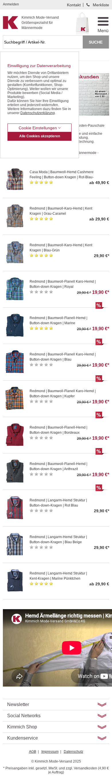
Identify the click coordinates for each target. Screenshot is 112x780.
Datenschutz (73, 752)
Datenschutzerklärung (37, 113)
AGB (32, 752)
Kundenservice (22, 738)
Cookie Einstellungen (38, 128)
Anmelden (11, 4)
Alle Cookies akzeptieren (39, 136)
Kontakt (74, 5)
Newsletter (18, 704)
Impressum (50, 752)
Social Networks (23, 715)
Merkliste (101, 5)
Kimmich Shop (22, 726)
